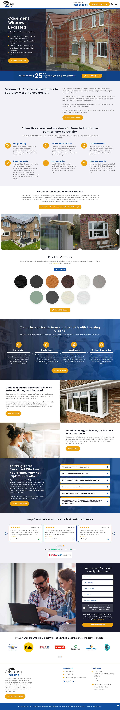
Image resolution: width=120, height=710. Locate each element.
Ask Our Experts (21, 504)
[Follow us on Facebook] (65, 681)
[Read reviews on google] (39, 539)
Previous (2, 231)
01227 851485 (69, 674)
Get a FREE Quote (100, 4)
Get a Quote (61, 370)
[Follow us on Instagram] (69, 681)
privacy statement (99, 619)
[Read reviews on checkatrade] (73, 539)
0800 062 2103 (80, 5)
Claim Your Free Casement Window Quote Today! (60, 207)
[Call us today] (112, 4)
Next (117, 231)
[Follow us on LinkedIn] (73, 681)
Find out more (13, 413)
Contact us (56, 263)
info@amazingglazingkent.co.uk (75, 677)
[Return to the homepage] (8, 4)
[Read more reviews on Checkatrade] (60, 555)
